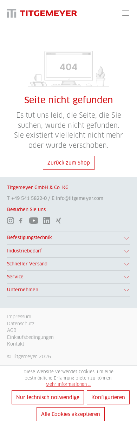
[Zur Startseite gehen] (42, 13)
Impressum (19, 316)
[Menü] (125, 13)
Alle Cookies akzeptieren (70, 414)
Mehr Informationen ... (68, 384)
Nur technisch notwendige (47, 397)
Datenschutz (20, 323)
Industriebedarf (24, 250)
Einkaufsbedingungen (30, 337)
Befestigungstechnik (29, 237)
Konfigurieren (108, 397)
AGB (12, 330)
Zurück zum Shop (68, 163)
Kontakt (15, 344)
